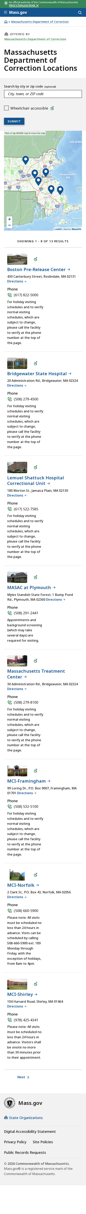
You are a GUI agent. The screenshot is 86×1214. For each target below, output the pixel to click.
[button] (46, 173)
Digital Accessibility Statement (30, 1131)
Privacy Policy (15, 1141)
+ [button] (9, 219)
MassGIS (76, 228)
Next (21, 1077)
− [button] (9, 225)
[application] (43, 181)
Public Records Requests (25, 1152)
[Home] (5, 21)
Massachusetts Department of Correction (40, 22)
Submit (14, 121)
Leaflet (58, 228)
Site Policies (43, 1141)
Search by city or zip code (24, 86)
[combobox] (43, 94)
